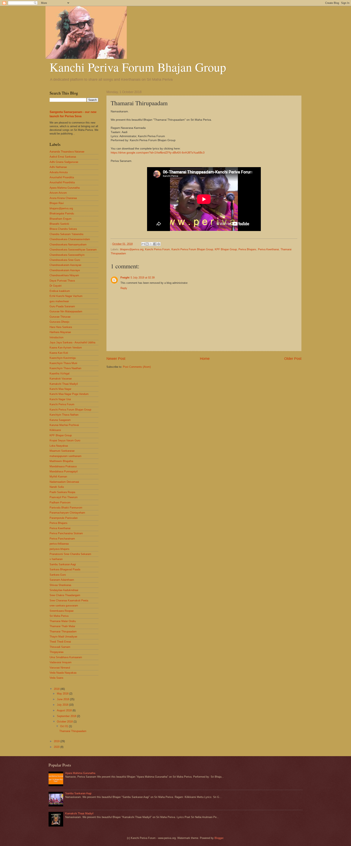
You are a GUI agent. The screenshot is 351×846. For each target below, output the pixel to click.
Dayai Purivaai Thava (62, 280)
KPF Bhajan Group (226, 249)
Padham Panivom (60, 502)
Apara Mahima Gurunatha (65, 187)
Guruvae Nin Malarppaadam (66, 311)
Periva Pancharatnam (62, 538)
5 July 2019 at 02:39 (143, 277)
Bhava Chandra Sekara (63, 228)
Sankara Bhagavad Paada (65, 569)
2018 (57, 688)
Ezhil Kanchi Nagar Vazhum (66, 296)
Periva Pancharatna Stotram (66, 533)
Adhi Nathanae (58, 167)
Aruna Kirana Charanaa (63, 198)
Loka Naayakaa (59, 445)
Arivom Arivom (58, 192)
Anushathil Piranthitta (62, 182)
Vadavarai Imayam (61, 662)
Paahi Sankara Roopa (62, 492)
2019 (57, 741)
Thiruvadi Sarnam (60, 646)
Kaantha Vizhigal (59, 373)
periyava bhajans (59, 548)
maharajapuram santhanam (65, 456)
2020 (57, 746)
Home (205, 359)
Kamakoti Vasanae (61, 378)
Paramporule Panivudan (64, 517)
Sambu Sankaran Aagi (63, 564)
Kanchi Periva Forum (157, 249)
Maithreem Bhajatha (61, 461)
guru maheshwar (59, 301)
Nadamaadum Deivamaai (64, 481)
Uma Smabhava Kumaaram (66, 657)
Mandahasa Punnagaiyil (64, 471)
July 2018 (63, 704)
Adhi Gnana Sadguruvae (64, 161)
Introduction (56, 337)
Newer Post (115, 359)
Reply (123, 288)
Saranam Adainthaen (62, 579)
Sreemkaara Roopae (62, 610)
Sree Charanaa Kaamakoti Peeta (69, 600)
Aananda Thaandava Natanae (67, 151)
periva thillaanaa (59, 543)
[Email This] (143, 244)
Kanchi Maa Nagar (60, 388)
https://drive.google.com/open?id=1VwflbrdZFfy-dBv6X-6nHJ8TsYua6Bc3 (158, 152)
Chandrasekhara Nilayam (64, 275)
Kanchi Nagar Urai (60, 399)
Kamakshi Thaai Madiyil (64, 383)
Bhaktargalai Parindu (62, 213)
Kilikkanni (55, 430)
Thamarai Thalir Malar (62, 626)
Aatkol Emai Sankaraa (63, 156)
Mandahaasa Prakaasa (63, 466)
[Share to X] (151, 244)
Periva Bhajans (247, 249)
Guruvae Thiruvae (60, 316)
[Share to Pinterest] (159, 244)
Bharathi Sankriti (59, 223)
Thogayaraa (56, 652)
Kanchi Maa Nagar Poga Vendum (69, 394)
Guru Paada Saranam (62, 306)
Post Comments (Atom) (137, 366)
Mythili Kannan (58, 476)
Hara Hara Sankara (61, 327)
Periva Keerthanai (268, 249)
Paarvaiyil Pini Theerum (64, 497)
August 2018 (65, 710)
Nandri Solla (57, 486)
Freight (124, 277)
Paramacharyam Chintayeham (67, 512)
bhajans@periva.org (131, 249)
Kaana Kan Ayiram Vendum (66, 347)
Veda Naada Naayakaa (63, 672)
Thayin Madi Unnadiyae (63, 636)
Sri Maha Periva (59, 615)
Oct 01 (64, 726)
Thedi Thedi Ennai (60, 641)
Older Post (292, 359)
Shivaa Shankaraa (60, 585)
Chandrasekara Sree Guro (65, 259)
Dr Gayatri (56, 285)
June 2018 (63, 699)
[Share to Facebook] (155, 244)
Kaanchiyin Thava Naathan (65, 368)
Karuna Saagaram (60, 419)
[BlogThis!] (147, 244)
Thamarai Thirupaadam (63, 631)
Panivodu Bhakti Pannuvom (66, 507)
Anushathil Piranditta (62, 177)
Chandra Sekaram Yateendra (66, 234)
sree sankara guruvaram (64, 605)
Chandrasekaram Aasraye (65, 270)
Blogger (218, 838)
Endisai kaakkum (60, 290)
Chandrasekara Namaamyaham (68, 244)
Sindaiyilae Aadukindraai (64, 590)
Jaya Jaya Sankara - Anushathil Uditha (72, 342)
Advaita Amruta (59, 172)
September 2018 (67, 716)
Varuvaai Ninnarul (60, 667)
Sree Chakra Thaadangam (65, 595)
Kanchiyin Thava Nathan (64, 414)
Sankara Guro (58, 574)
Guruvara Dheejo (59, 321)
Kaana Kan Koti (59, 352)
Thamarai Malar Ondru (63, 621)
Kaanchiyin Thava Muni (63, 363)
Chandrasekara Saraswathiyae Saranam (73, 249)
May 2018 (63, 693)
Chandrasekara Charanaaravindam (70, 239)
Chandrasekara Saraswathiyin (67, 254)
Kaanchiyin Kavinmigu (63, 357)
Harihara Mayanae (60, 332)
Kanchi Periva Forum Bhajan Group (138, 67)
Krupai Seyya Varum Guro (65, 440)
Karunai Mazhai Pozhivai (64, 425)
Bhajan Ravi (57, 203)
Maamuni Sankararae (62, 450)
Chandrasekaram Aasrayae (65, 265)
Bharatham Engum (61, 218)
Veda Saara (56, 677)
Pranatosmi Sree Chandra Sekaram (70, 554)
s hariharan (56, 559)
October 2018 (65, 721)
